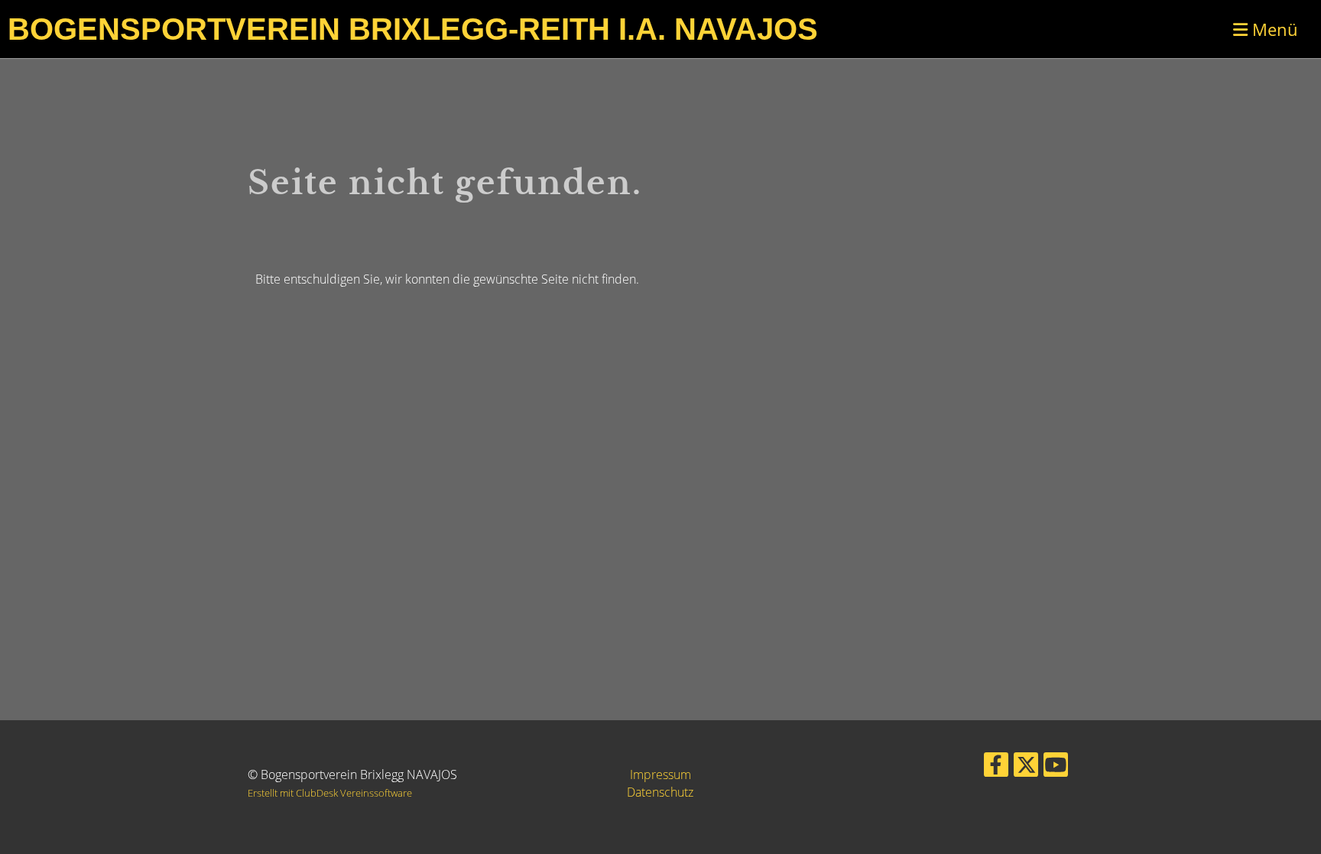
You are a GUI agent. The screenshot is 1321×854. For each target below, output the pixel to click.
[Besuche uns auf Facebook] (996, 767)
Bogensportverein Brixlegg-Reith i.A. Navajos (413, 29)
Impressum (660, 774)
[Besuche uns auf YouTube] (1055, 767)
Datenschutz (660, 792)
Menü (1273, 29)
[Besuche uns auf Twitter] (1026, 767)
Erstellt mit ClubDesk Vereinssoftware (330, 793)
